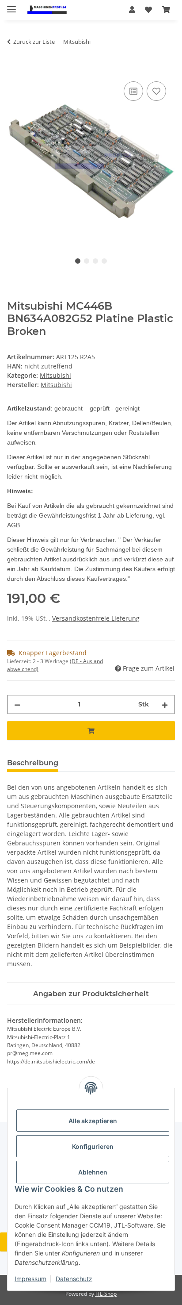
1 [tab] (77, 261)
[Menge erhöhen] (164, 704)
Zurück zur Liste (34, 42)
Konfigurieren (93, 1146)
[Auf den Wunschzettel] (156, 91)
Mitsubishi (55, 375)
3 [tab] (95, 261)
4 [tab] (104, 261)
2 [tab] (86, 261)
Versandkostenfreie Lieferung (96, 618)
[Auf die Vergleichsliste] (133, 91)
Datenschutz (74, 1278)
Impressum (30, 1278)
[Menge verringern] (17, 704)
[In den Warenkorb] (14, 69)
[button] (132, 10)
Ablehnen (92, 1172)
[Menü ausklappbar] (11, 5)
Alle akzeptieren (92, 1121)
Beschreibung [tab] (32, 763)
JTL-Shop (106, 1293)
